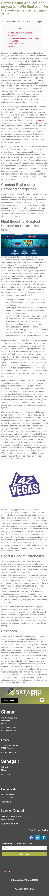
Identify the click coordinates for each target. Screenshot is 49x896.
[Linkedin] (44, 837)
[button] (9, 700)
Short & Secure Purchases (18, 44)
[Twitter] (37, 837)
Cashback (11, 46)
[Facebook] (31, 837)
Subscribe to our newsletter (17, 844)
